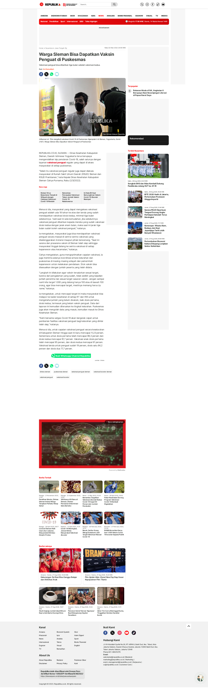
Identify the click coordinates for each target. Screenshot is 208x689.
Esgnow (42, 645)
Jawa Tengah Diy (61, 48)
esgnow (139, 16)
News (41, 639)
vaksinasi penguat (56, 162)
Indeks (164, 16)
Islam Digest (79, 635)
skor (72, 16)
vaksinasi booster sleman (103, 372)
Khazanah (43, 635)
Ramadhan (61, 649)
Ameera (42, 632)
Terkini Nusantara (136, 151)
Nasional (44, 21)
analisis (110, 16)
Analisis (60, 639)
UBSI (81, 21)
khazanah (83, 16)
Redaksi (60, 660)
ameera (44, 16)
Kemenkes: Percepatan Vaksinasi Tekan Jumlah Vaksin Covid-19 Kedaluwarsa (70, 197)
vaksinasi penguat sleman (81, 372)
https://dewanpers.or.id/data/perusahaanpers (58, 676)
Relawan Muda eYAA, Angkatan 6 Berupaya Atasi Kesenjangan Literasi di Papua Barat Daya (150, 92)
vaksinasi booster (63, 377)
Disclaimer (43, 663)
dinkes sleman (45, 372)
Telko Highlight (91, 21)
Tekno (59, 642)
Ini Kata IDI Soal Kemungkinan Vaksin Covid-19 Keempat (92, 196)
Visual (59, 645)
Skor (76, 632)
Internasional (72, 21)
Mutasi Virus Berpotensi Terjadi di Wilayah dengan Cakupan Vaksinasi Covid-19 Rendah (49, 197)
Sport (63, 21)
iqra (93, 16)
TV (157, 16)
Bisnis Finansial (125, 16)
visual (149, 16)
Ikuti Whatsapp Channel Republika (73, 356)
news (101, 16)
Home (41, 48)
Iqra (58, 635)
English (77, 645)
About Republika (45, 660)
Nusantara (49, 48)
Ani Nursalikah (48, 69)
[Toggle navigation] (41, 4)
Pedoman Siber (80, 660)
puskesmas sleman (61, 372)
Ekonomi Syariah (59, 16)
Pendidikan (53, 21)
